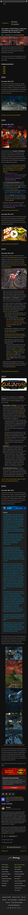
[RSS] (20, 908)
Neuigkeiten (5, 23)
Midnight (4, 885)
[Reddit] (10, 794)
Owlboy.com (21, 745)
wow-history (9, 803)
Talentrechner (5, 881)
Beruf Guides (5, 876)
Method (12, 85)
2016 (4, 66)
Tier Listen (4, 883)
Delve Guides (5, 869)
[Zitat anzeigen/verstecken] (24, 508)
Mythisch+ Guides (6, 874)
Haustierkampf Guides (20, 881)
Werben (4, 899)
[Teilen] (26, 1)
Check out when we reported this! (9, 210)
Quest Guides (18, 876)
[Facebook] (6, 794)
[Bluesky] (3, 794)
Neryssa (22, 35)
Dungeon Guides (19, 871)
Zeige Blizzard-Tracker (8, 839)
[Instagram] (7, 836)
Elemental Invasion (12, 257)
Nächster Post (23, 851)
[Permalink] (13, 794)
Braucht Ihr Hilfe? (6, 897)
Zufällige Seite (22, 899)
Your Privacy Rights (12, 899)
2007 (4, 71)
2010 (4, 70)
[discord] (3, 799)
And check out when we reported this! (10, 115)
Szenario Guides (18, 883)
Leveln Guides (5, 871)
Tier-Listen (17, 890)
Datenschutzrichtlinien (17, 902)
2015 (4, 68)
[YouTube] (18, 908)
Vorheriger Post (4, 851)
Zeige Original (19, 508)
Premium (8, 902)
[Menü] (1, 1)
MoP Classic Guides (20, 864)
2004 (4, 73)
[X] (10, 908)
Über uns (23, 897)
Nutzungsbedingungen (14, 905)
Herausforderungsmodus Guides (21, 885)
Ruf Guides (17, 878)
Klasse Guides (5, 867)
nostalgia (4, 803)
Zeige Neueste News (7, 842)
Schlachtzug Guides (6, 878)
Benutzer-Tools (16, 897)
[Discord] (8, 908)
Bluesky (5, 833)
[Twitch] (2, 836)
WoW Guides (5, 864)
